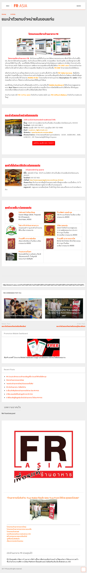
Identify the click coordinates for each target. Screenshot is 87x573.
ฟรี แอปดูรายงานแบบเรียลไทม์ (17, 536)
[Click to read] (23, 308)
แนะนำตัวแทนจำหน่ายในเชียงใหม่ (14, 326)
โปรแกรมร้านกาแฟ (13, 531)
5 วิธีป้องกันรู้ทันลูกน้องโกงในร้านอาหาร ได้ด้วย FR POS (24, 397)
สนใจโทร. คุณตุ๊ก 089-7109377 (43, 143)
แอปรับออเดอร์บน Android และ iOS (19, 534)
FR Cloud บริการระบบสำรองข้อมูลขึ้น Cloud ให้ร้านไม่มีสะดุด (26, 376)
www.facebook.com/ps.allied (42, 132)
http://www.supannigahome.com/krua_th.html (46, 180)
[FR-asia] (21, 7)
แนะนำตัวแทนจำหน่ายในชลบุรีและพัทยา (70, 326)
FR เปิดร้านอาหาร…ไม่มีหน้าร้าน (16, 387)
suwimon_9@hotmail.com (38, 130)
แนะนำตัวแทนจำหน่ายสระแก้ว (18, 315)
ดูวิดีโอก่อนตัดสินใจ (13, 539)
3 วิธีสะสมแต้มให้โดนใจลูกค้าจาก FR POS (19, 394)
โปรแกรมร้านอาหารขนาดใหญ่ (16, 527)
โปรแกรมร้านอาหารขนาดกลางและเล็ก (19, 529)
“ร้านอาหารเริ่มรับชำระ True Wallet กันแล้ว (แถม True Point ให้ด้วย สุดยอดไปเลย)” (43, 497)
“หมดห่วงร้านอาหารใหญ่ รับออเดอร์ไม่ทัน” (19, 383)
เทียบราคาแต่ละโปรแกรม (15, 541)
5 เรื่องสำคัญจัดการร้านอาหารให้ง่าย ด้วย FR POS (22, 390)
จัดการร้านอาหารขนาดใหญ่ (15, 380)
